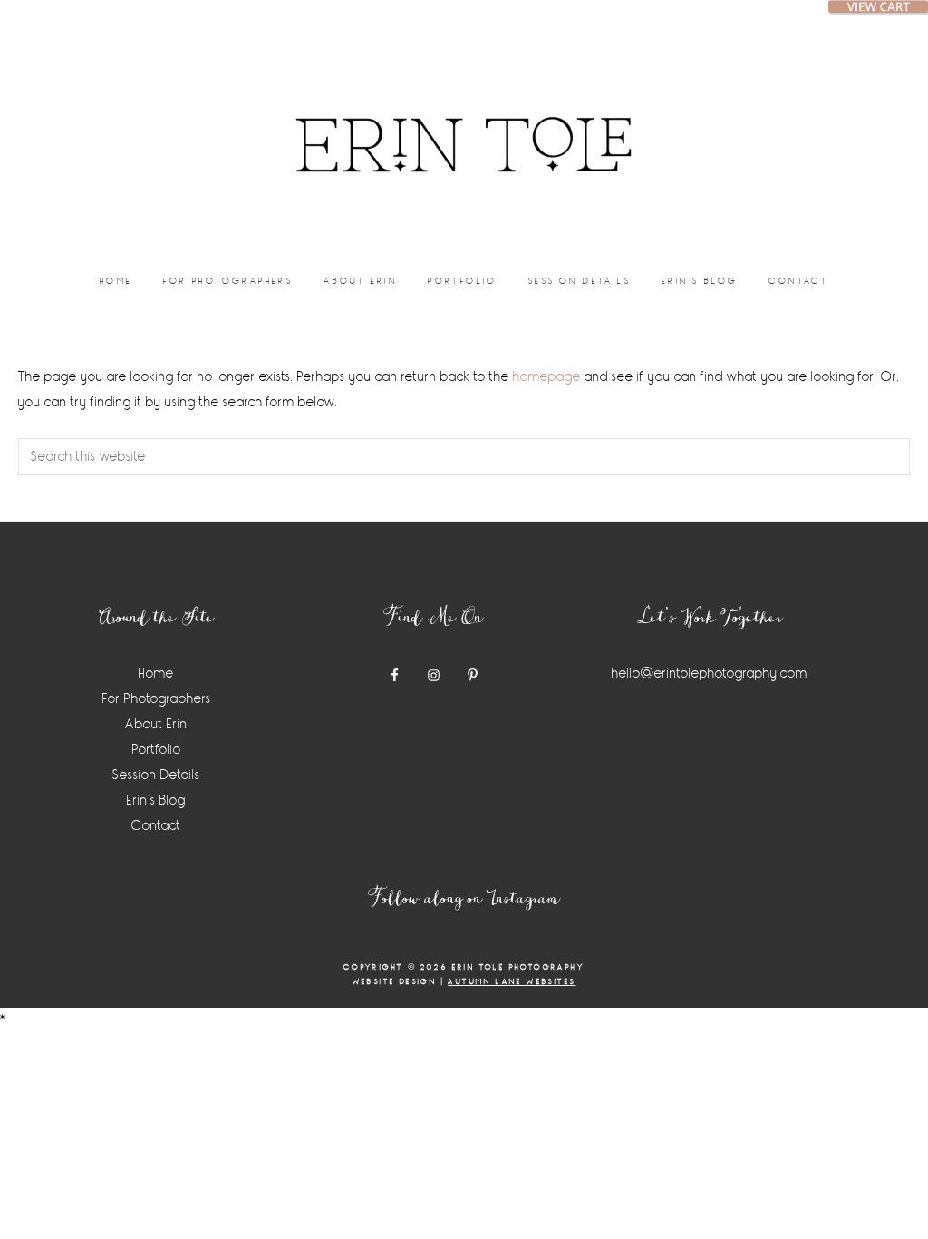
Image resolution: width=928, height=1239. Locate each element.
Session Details (156, 775)
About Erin (156, 724)
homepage (547, 376)
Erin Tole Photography (464, 122)
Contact (156, 825)
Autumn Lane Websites (511, 982)
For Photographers (156, 698)
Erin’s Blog (156, 800)
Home (156, 673)
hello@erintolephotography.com (709, 673)
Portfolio (156, 749)
